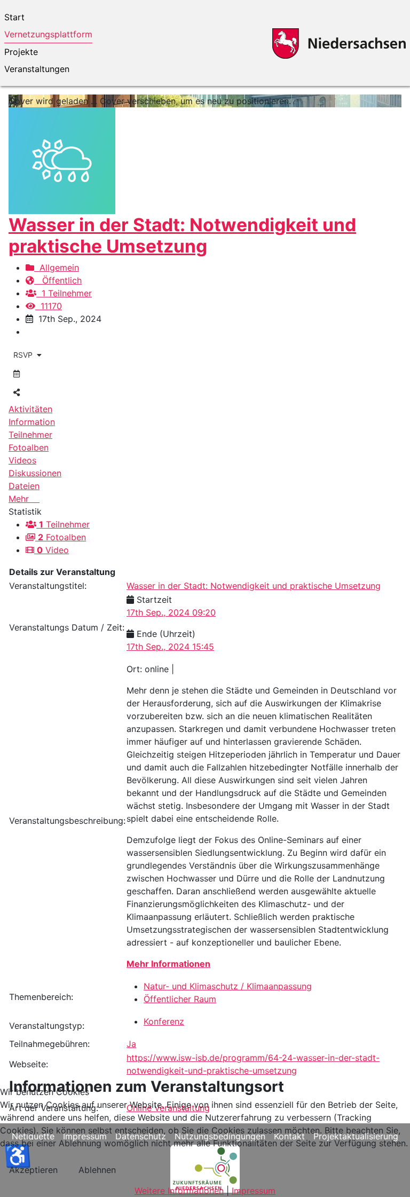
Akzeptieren (33, 1169)
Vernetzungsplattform (48, 34)
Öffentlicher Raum (180, 999)
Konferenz (164, 1021)
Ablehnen (97, 1169)
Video (53, 550)
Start (14, 17)
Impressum (253, 1190)
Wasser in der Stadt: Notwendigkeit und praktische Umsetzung (182, 235)
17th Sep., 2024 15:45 (170, 646)
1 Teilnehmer (64, 293)
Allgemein (56, 267)
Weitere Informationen (179, 1190)
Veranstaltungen (36, 69)
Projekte (21, 51)
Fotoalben (62, 537)
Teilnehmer (64, 524)
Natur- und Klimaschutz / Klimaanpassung (228, 986)
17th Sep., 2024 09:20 (171, 612)
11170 (48, 306)
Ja (131, 1043)
